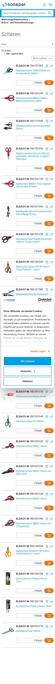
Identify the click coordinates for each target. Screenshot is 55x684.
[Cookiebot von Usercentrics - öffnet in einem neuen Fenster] (38, 300)
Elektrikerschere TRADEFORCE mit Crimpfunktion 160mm (33, 72)
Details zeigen (38, 351)
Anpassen (25, 371)
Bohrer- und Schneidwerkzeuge (18, 22)
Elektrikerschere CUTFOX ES (30, 421)
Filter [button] (4, 44)
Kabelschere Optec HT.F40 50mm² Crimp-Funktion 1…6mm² (33, 552)
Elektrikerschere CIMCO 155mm (31, 498)
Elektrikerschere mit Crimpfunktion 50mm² (33, 127)
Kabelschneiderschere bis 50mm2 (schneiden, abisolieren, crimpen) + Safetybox (33, 156)
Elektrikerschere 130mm (28, 631)
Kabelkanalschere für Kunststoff (32, 294)
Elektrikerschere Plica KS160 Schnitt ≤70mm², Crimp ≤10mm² (34, 240)
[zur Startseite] (16, 4)
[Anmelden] (44, 4)
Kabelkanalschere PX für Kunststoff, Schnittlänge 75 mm (34, 212)
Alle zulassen (27, 361)
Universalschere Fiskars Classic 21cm (31, 580)
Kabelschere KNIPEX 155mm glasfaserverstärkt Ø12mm (33, 185)
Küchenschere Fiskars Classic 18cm (33, 606)
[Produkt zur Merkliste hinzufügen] (51, 66)
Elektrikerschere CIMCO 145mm (31, 446)
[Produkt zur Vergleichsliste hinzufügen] (47, 66)
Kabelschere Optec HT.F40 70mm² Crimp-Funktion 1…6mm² (33, 268)
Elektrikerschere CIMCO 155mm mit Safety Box (33, 472)
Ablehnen (27, 381)
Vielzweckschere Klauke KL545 (31, 396)
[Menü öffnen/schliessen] (50, 4)
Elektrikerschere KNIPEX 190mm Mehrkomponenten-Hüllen (32, 99)
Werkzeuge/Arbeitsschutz (15, 19)
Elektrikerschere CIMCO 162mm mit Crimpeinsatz (33, 524)
